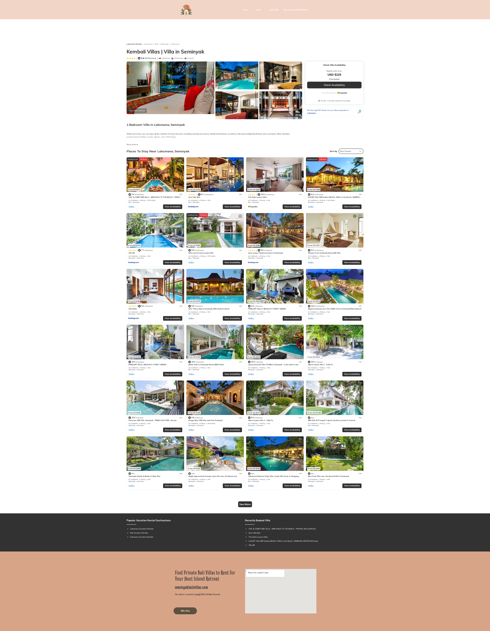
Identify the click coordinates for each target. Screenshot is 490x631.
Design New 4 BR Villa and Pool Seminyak (205, 420)
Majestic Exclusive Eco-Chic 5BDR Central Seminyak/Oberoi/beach (335, 309)
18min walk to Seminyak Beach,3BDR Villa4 (206, 365)
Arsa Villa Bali (194, 197)
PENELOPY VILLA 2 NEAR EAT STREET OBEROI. (267, 309)
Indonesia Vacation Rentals (141, 537)
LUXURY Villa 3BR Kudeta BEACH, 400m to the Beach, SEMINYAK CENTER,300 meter (283, 541)
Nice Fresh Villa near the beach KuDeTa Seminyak (328, 476)
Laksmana (175, 44)
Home (245, 9)
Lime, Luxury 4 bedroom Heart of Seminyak (265, 253)
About (259, 9)
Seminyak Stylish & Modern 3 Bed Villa (144, 476)
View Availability (173, 206)
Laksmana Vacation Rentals (142, 529)
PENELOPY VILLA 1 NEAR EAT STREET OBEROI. (147, 365)
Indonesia (148, 44)
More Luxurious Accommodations (296, 9)
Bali (156, 44)
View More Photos (137, 110)
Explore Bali (274, 9)
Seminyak (164, 44)
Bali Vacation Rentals (139, 533)
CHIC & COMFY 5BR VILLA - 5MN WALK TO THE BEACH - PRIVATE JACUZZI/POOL (282, 529)
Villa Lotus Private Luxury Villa (201, 253)
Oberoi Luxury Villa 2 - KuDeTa (260, 420)
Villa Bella (132, 309)
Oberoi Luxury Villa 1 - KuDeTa (320, 365)
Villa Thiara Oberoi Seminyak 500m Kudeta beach (208, 309)
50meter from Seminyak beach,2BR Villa (324, 253)
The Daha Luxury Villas (257, 197)
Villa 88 (131, 253)
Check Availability (334, 85)
